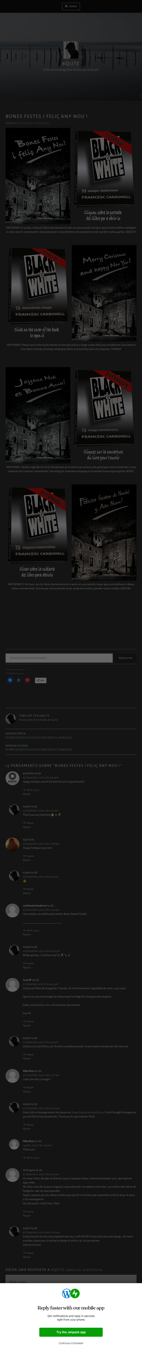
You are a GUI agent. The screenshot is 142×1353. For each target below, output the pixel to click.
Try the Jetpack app (71, 1332)
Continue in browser (71, 1343)
